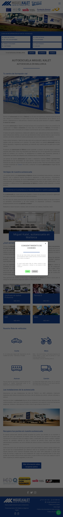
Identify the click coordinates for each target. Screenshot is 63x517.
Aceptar (27, 271)
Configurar (35, 271)
